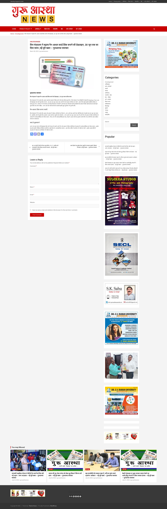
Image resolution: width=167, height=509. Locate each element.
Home (110, 1)
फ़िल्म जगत (130, 1)
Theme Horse (33, 506)
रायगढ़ (106, 110)
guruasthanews (43, 51)
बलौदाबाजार (107, 104)
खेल (141, 1)
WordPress (53, 506)
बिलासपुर (107, 106)
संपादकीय (137, 1)
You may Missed (18, 447)
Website (32, 202)
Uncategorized (35, 41)
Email (32, 194)
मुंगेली (106, 108)
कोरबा (106, 90)
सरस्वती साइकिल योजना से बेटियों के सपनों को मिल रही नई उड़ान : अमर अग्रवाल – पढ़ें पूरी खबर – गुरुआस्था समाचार (28, 475)
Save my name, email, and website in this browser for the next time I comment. (54, 210)
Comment (33, 166)
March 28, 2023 (34, 51)
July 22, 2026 (15, 480)
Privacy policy (117, 1)
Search (107, 121)
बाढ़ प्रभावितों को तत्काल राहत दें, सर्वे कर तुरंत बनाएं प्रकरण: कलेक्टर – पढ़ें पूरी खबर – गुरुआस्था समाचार (101, 474)
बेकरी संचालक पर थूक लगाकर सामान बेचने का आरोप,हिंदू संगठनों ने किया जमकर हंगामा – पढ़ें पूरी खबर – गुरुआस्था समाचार (138, 475)
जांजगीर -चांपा (108, 95)
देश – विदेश (108, 97)
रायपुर (106, 112)
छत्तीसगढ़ (124, 1)
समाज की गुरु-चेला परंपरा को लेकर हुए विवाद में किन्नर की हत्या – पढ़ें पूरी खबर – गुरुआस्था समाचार (65, 474)
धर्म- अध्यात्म (154, 1)
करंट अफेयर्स (147, 1)
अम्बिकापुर (107, 84)
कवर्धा (106, 88)
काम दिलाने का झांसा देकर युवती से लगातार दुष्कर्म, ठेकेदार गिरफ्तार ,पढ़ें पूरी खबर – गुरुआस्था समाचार (83, 146)
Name (32, 187)
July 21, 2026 (126, 480)
